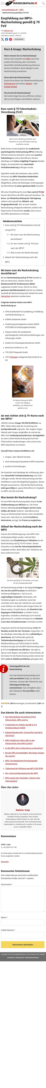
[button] (2, 40)
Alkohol (29, 83)
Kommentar (6, 884)
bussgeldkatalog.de (10, 10)
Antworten (5, 862)
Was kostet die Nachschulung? (24, 253)
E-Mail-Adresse (8, 930)
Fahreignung (9, 83)
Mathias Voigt (8, 31)
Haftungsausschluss (32, 957)
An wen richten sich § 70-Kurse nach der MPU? (24, 245)
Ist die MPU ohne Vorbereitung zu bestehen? (24, 748)
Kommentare (19, 39)
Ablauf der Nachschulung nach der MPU (21, 259)
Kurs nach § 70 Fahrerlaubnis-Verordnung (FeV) (23, 227)
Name (4, 917)
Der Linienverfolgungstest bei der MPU (21, 773)
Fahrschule (5, 296)
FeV (42, 192)
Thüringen (13, 357)
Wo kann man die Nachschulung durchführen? (25, 237)
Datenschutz (20, 957)
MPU (22, 10)
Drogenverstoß (10, 87)
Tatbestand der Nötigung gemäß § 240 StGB (24, 768)
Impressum (11, 957)
